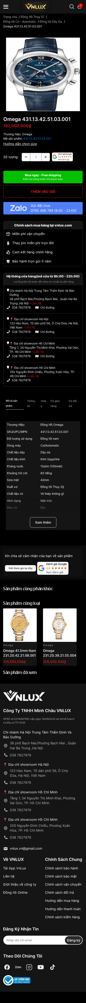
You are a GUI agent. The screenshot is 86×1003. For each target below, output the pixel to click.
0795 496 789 (42, 210)
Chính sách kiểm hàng (62, 917)
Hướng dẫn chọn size (20, 144)
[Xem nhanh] (31, 614)
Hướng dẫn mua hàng (62, 900)
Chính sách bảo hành (61, 868)
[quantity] (26, 157)
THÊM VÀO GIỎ (43, 192)
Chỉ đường (47, 307)
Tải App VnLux (14, 868)
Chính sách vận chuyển (63, 884)
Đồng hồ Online (15, 892)
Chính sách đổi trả (59, 892)
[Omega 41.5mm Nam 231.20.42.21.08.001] (20, 625)
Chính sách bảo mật (61, 876)
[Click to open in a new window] (43, 74)
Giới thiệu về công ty (19, 884)
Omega (27, 134)
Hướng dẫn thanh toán (63, 909)
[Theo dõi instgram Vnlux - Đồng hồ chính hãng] (29, 967)
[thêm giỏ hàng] (22, 614)
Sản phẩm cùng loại (21, 603)
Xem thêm (43, 522)
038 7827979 (21, 307)
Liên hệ (8, 876)
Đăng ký (73, 940)
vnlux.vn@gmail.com (26, 848)
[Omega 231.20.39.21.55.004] (60, 625)
